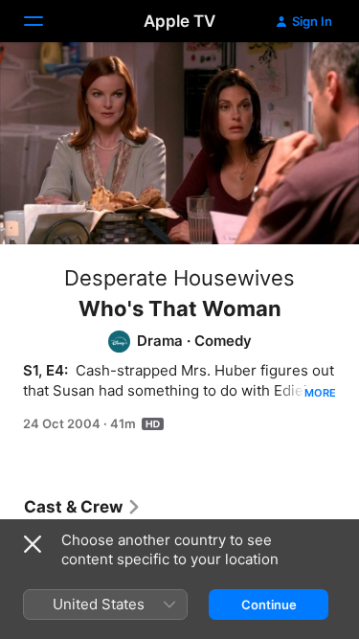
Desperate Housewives (179, 277)
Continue (269, 604)
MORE (320, 392)
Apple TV (179, 21)
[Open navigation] (45, 21)
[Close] (32, 544)
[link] (83, 506)
